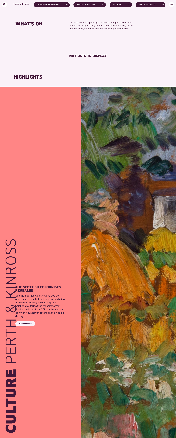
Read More (25, 323)
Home (16, 4)
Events (25, 4)
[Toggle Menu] (171, 4)
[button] (67, 4)
